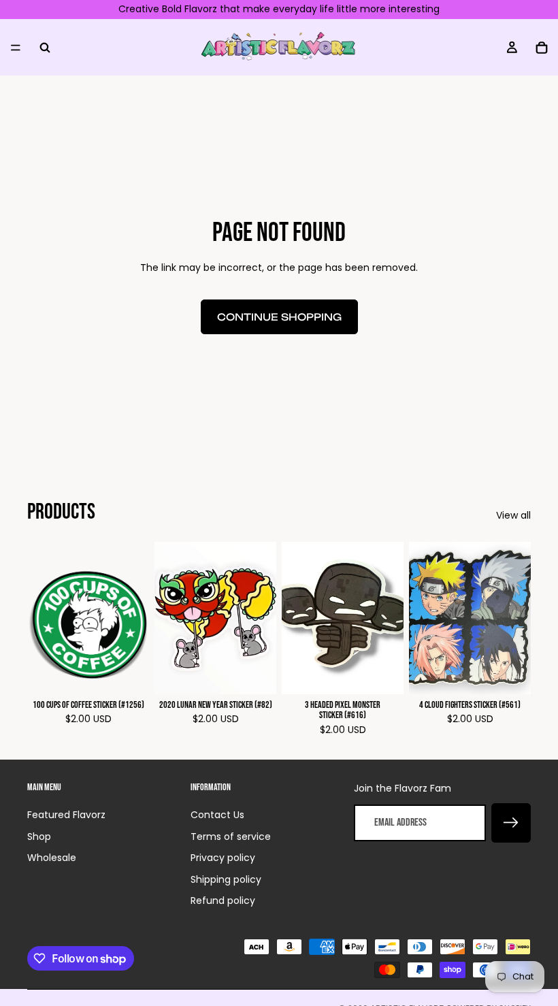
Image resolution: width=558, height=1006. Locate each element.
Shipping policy (226, 879)
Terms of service (231, 836)
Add (139, 673)
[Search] (45, 47)
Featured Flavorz (66, 815)
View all (513, 515)
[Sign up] (511, 823)
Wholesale (51, 857)
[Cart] (542, 47)
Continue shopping (279, 317)
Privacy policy (223, 857)
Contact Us (217, 815)
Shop (39, 836)
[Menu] (15, 47)
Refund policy (223, 900)
